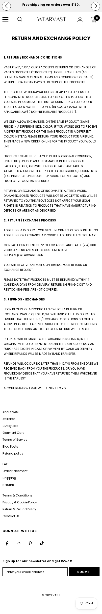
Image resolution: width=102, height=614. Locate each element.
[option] (51, 4)
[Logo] (51, 19)
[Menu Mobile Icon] (5, 19)
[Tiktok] (41, 543)
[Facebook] (6, 543)
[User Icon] (80, 19)
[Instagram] (18, 543)
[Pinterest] (30, 543)
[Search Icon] (19, 19)
